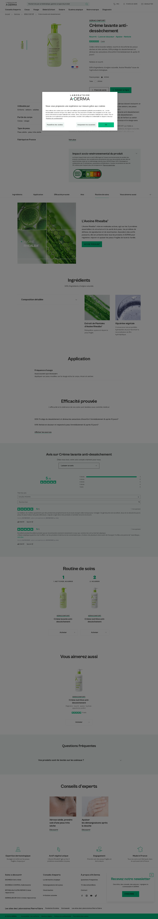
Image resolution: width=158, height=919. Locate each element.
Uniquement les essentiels (86, 124)
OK (106, 124)
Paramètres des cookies (55, 124)
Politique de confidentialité (54, 118)
